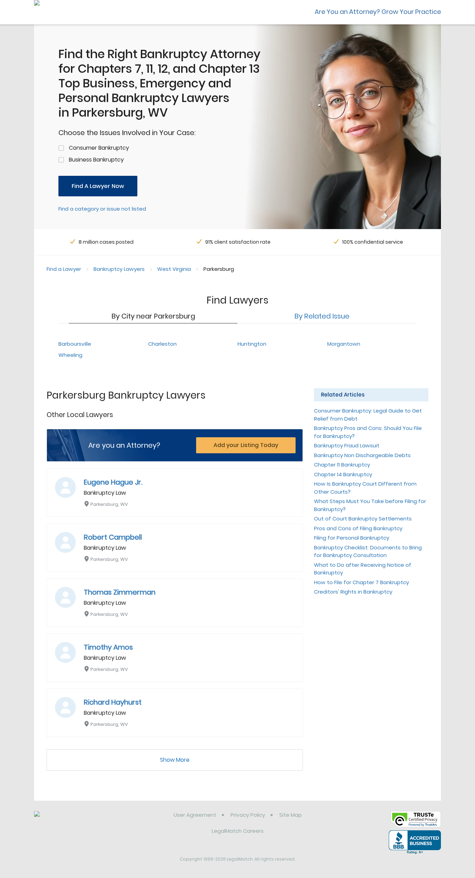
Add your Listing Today (246, 445)
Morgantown (343, 343)
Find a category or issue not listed (102, 208)
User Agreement (195, 814)
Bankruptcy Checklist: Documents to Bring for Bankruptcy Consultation (368, 551)
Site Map (290, 814)
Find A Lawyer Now (98, 186)
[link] (69, 820)
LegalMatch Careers (238, 830)
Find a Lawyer (64, 269)
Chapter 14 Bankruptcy (343, 474)
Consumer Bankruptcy (99, 148)
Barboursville (74, 343)
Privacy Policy (248, 814)
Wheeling (70, 355)
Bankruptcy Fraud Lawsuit (346, 445)
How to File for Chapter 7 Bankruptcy (361, 582)
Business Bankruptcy (96, 160)
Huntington (252, 343)
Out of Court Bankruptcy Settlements (363, 518)
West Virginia (174, 269)
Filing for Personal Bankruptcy (351, 537)
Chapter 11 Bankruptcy (342, 464)
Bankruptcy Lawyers (119, 269)
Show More (175, 760)
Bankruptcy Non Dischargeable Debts (362, 455)
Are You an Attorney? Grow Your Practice (378, 11)
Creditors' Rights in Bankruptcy (353, 591)
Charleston (162, 343)
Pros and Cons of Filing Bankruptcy (358, 528)
